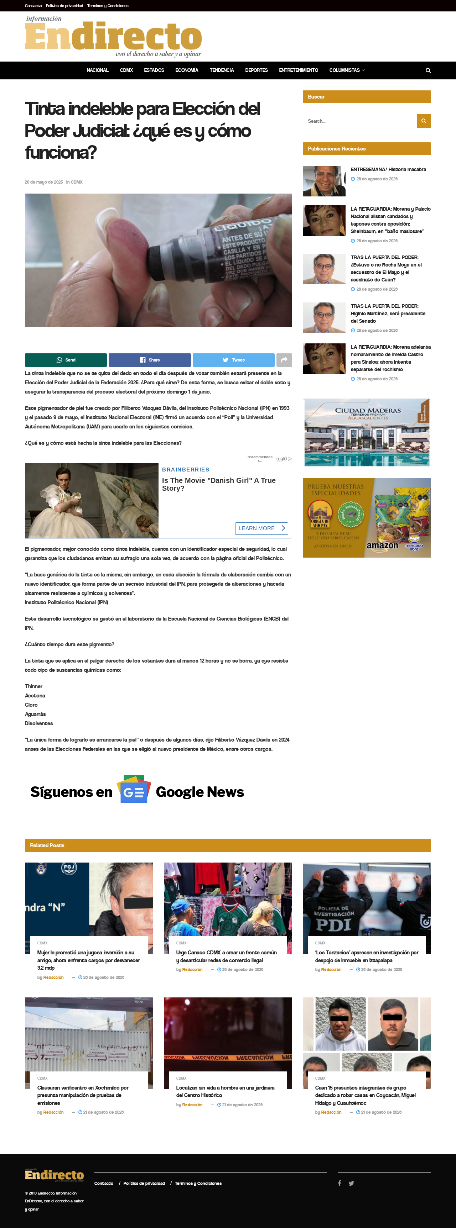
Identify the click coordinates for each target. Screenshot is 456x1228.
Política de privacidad (64, 5)
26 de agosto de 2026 (103, 977)
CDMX (126, 70)
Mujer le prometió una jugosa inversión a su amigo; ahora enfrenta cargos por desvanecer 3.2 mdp (88, 960)
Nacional (98, 70)
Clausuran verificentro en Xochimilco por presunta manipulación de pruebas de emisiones (82, 1095)
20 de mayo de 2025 (44, 182)
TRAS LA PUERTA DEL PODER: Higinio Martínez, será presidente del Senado (388, 313)
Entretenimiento (298, 70)
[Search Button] (424, 121)
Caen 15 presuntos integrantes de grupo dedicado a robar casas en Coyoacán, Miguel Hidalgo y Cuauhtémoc (365, 1095)
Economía (187, 70)
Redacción (53, 977)
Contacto (33, 5)
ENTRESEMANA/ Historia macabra (388, 169)
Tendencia (222, 70)
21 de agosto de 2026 (103, 1112)
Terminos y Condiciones (108, 5)
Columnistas (345, 70)
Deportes (256, 70)
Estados (154, 70)
